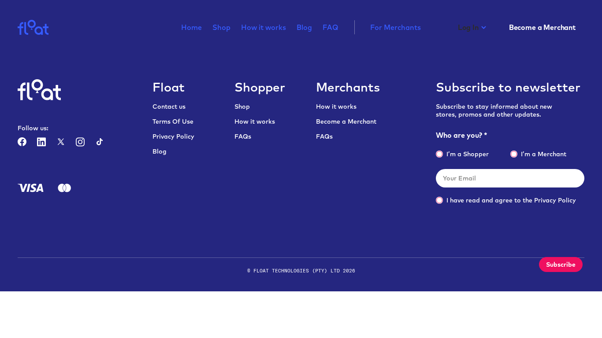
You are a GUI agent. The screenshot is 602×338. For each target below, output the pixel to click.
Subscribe (561, 264)
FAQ (330, 28)
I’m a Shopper (467, 154)
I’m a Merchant (543, 154)
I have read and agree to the (511, 200)
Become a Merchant (346, 121)
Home (191, 28)
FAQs (242, 136)
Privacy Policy (173, 136)
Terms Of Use (172, 121)
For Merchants (395, 28)
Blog (304, 28)
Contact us (169, 106)
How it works (263, 28)
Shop (221, 28)
